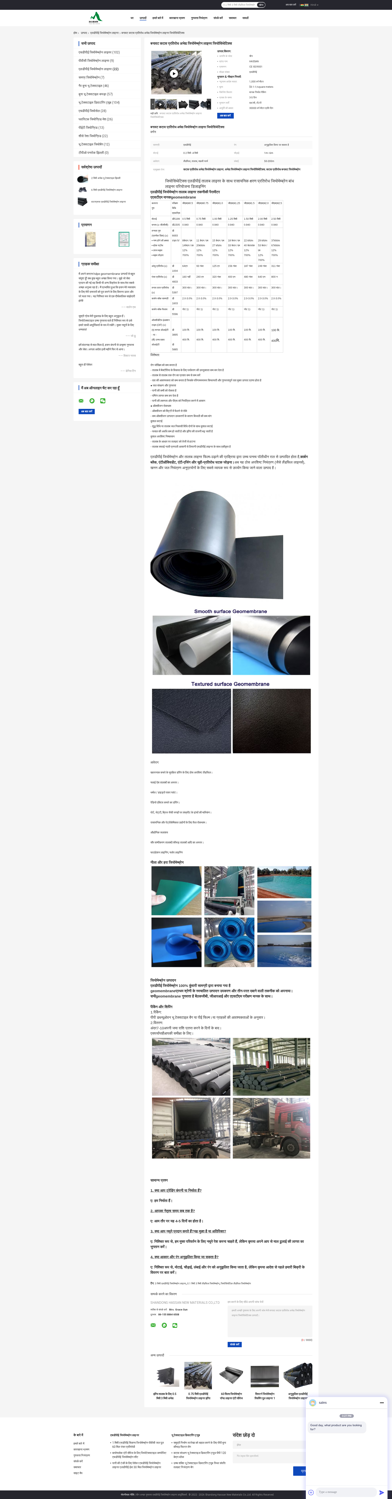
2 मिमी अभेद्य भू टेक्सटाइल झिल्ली (105, 178)
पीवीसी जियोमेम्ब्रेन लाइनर (94, 61)
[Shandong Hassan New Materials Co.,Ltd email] (84, 401)
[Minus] (381, 1402)
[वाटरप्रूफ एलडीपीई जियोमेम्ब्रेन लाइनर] (82, 201)
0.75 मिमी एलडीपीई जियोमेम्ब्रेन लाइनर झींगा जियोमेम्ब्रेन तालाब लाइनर (198, 1396)
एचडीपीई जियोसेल (89, 111)
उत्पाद (84, 32)
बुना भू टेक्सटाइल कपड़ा (92, 94)
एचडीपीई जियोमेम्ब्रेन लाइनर (95, 52)
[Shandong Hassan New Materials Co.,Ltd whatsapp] (94, 401)
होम (75, 32)
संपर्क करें (218, 18)
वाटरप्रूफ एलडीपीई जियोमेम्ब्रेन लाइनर (108, 201)
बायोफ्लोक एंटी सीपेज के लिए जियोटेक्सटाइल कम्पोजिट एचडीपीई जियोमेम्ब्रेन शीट (139, 1455)
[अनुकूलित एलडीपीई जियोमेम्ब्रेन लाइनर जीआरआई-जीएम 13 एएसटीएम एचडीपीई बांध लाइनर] (298, 1375)
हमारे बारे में (158, 18)
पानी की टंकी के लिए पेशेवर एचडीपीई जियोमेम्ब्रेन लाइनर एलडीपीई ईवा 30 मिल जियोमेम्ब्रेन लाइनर (136, 1465)
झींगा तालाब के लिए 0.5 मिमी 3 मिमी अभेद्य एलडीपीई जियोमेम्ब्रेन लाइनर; (164, 1396)
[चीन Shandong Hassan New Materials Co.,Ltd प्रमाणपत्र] (90, 239)
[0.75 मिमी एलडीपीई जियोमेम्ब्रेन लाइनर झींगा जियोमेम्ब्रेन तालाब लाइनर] (198, 1375)
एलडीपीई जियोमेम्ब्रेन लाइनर (104, 32)
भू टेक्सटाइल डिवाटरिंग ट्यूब (95, 102)
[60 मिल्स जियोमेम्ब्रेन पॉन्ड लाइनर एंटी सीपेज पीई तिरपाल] (231, 1375)
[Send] (382, 1492)
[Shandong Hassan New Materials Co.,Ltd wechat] (105, 401)
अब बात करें (291, 4)
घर (132, 18)
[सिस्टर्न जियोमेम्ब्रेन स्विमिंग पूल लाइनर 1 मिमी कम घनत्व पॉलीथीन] (264, 1375)
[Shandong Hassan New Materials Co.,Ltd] (96, 18)
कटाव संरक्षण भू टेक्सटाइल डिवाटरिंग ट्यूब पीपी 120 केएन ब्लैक (200, 1455)
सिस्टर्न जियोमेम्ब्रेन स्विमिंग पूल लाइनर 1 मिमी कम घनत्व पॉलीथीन (265, 1396)
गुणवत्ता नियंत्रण (199, 18)
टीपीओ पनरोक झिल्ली (91, 153)
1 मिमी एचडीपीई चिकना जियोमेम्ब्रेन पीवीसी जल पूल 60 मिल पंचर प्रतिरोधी (138, 1444)
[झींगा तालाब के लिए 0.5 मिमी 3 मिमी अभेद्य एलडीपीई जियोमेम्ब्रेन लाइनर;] (164, 1375)
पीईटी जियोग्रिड (88, 128)
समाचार (232, 18)
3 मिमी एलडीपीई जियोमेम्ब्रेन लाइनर (170, 1283)
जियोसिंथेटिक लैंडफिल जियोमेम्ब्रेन (236, 1283)
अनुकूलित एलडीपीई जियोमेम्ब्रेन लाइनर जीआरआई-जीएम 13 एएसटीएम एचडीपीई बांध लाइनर (298, 1396)
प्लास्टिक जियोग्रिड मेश (92, 119)
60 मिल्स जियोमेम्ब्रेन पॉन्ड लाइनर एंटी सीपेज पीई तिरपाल (231, 1396)
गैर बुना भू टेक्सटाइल (90, 86)
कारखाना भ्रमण (177, 18)
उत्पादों (143, 18)
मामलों (245, 18)
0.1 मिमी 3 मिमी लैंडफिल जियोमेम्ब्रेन (203, 1283)
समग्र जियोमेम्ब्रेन (89, 77)
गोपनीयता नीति (127, 1494)
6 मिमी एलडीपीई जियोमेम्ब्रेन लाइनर (106, 190)
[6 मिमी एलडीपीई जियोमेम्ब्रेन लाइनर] (82, 190)
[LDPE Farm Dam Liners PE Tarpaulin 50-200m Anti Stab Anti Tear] (173, 73)
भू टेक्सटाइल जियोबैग (91, 144)
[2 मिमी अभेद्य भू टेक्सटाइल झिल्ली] (82, 178)
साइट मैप (78, 1473)
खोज (261, 4)
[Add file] (311, 1492)
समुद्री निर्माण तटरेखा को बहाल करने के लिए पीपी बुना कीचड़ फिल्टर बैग (200, 1444)
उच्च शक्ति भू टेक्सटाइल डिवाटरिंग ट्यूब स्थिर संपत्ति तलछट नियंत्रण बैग (199, 1465)
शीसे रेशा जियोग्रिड (90, 136)
